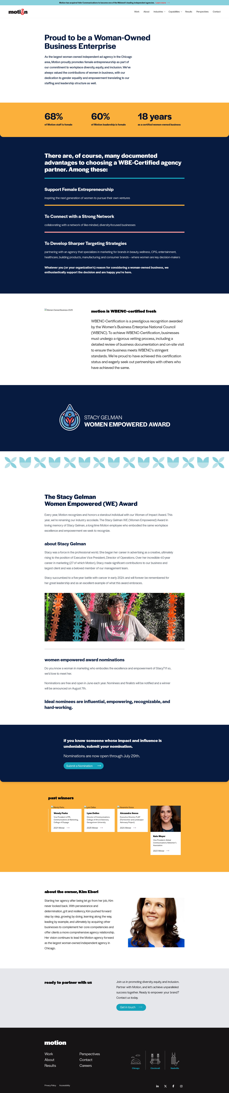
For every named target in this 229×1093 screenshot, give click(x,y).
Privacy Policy (50, 1085)
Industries (158, 11)
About (146, 11)
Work (136, 11)
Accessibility (64, 1085)
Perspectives (202, 11)
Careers (86, 1065)
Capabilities (174, 11)
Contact (217, 11)
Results (188, 11)
